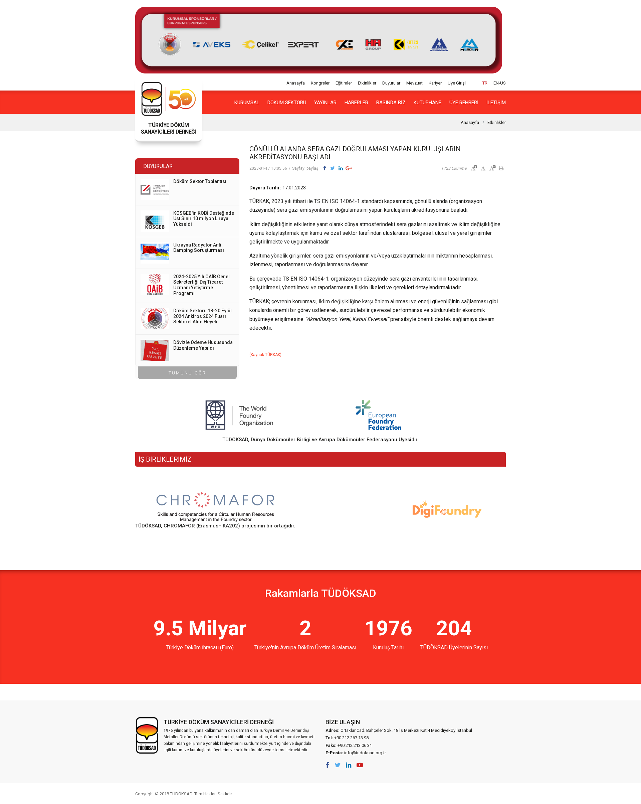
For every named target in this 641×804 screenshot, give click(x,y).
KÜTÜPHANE (427, 103)
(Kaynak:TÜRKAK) (265, 354)
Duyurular (391, 83)
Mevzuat (414, 83)
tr (484, 83)
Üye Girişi (457, 83)
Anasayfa (295, 83)
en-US (499, 83)
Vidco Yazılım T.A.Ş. (493, 794)
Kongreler (320, 83)
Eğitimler (344, 83)
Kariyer (435, 83)
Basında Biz (391, 103)
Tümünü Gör (187, 372)
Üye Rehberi (463, 103)
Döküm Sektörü (286, 103)
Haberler (356, 103)
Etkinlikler (367, 83)
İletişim (496, 103)
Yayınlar (325, 103)
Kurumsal (246, 103)
